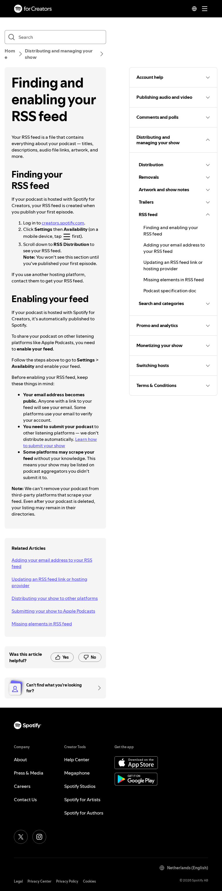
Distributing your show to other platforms (55, 598)
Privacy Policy (67, 881)
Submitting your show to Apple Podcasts (53, 611)
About (20, 759)
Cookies (89, 881)
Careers (22, 786)
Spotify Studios (79, 786)
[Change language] (194, 8)
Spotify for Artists (82, 799)
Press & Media (28, 773)
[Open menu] (204, 9)
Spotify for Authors (83, 813)
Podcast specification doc (169, 290)
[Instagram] (39, 837)
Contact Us (25, 799)
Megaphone (77, 773)
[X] (21, 837)
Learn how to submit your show (60, 442)
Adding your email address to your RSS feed (52, 563)
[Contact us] (97, 688)
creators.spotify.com (63, 223)
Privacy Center (39, 881)
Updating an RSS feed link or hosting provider (49, 582)
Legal (18, 881)
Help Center (76, 759)
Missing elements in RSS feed (42, 623)
